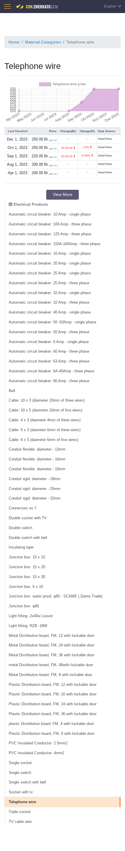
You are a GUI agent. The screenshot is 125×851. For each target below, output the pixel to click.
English (110, 6)
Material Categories (43, 42)
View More (62, 194)
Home (13, 42)
